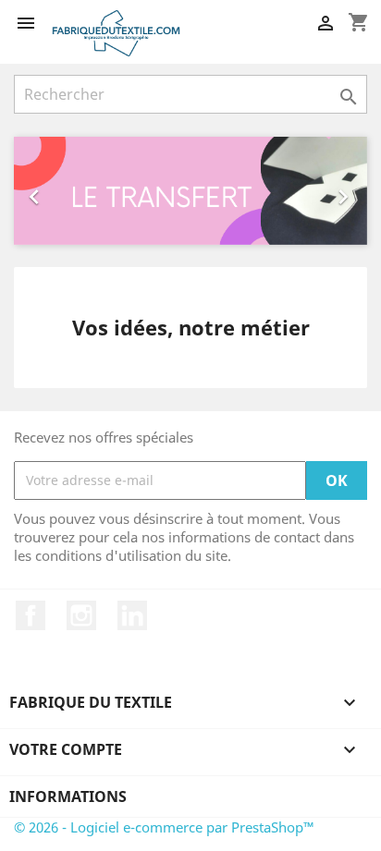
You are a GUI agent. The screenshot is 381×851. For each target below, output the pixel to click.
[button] (40, 191)
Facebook (30, 615)
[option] (190, 191)
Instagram (81, 615)
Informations (68, 796)
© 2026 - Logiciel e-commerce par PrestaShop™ (164, 827)
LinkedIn (132, 615)
